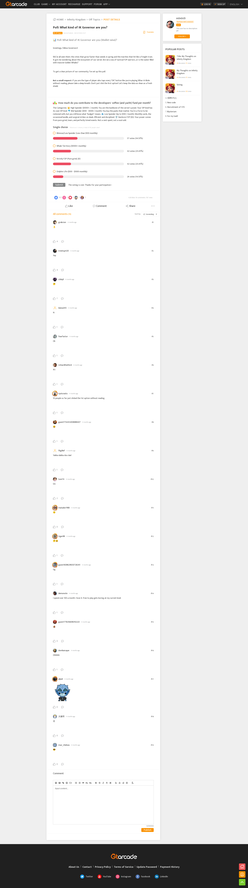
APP (105, 4)
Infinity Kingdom (76, 19)
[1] (87, 782)
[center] (119, 782)
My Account (59, 4)
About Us (74, 867)
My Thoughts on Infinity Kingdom (187, 72)
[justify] (127, 782)
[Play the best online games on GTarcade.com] (16, 3)
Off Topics (94, 19)
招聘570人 (172, 98)
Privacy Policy (103, 867)
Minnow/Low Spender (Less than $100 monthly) (77, 133)
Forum (98, 4)
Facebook (145, 877)
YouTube (107, 877)
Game (44, 4)
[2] (90, 782)
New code (171, 102)
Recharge (74, 4)
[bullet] (79, 782)
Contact (87, 867)
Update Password (147, 867)
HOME (60, 19)
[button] (107, 782)
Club (37, 4)
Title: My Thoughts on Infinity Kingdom (186, 57)
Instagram (126, 877)
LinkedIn (164, 877)
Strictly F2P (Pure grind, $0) (68, 159)
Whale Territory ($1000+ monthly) (71, 146)
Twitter (89, 877)
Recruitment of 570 (176, 107)
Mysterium (171, 111)
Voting (180, 84)
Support (87, 4)
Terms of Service (123, 867)
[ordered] (76, 782)
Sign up (221, 4)
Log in (207, 4)
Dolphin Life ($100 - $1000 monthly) (72, 171)
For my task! (172, 116)
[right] (123, 782)
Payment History (169, 867)
